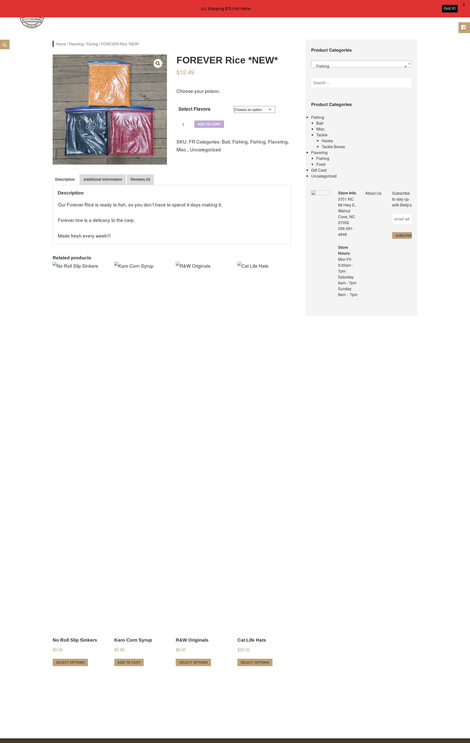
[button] (157, 63)
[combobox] (361, 63)
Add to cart (209, 124)
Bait (226, 141)
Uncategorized (205, 149)
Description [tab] (65, 179)
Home (61, 43)
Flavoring (76, 43)
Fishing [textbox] (360, 66)
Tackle (322, 135)
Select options (70, 662)
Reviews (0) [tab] (140, 179)
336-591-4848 (346, 231)
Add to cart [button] (129, 662)
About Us (373, 193)
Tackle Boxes (333, 146)
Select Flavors (194, 109)
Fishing (92, 43)
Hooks (327, 141)
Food (320, 164)
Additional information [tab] (102, 179)
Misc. (182, 149)
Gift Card (319, 170)
